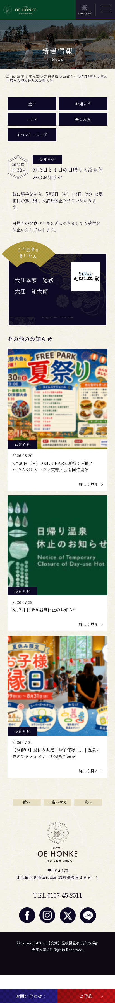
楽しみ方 (83, 119)
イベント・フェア (32, 135)
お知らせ (83, 103)
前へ (27, 802)
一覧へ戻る (57, 802)
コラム (32, 119)
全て (32, 103)
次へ (88, 802)
